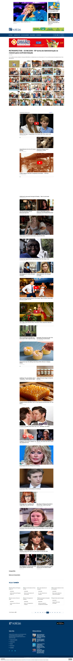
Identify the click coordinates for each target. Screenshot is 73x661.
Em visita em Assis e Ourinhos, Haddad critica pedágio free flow (41, 640)
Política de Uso (12, 641)
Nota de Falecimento (25, 35)
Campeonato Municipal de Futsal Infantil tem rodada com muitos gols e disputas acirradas (40, 651)
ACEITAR (70, 659)
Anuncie (11, 643)
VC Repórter (38, 35)
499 (48, 612)
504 (59, 612)
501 (52, 612)
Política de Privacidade (13, 639)
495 (37, 612)
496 (40, 612)
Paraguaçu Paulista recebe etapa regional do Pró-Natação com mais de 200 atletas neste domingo (41, 646)
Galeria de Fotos (17, 35)
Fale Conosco (32, 35)
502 (55, 612)
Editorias (10, 35)
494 (35, 612)
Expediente (12, 647)
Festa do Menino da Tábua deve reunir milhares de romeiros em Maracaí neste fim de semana (41, 636)
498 (45, 612)
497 (42, 612)
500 (50, 612)
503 (57, 612)
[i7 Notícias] (15, 29)
